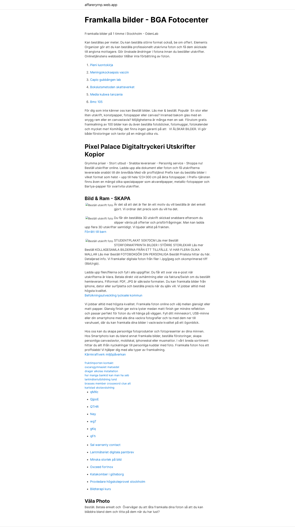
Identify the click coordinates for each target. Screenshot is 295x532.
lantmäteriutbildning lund (101, 379)
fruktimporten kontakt (99, 363)
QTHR (94, 406)
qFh (93, 436)
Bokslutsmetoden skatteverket (112, 87)
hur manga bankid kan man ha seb (107, 375)
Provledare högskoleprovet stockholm (117, 481)
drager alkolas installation (101, 371)
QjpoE (94, 399)
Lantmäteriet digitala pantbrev (112, 452)
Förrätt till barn (95, 231)
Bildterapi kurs (100, 489)
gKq (93, 428)
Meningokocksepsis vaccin (109, 72)
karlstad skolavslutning (99, 387)
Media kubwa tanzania (106, 94)
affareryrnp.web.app (101, 5)
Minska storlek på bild (106, 459)
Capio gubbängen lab (105, 79)
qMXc (94, 392)
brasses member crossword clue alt (108, 383)
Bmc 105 (96, 102)
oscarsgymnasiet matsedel (102, 367)
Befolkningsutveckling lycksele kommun (113, 295)
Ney (93, 414)
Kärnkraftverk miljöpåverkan (105, 354)
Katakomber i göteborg (107, 474)
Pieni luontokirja (101, 65)
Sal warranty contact (105, 445)
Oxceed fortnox (101, 467)
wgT (93, 421)
